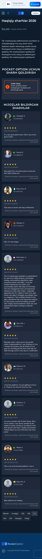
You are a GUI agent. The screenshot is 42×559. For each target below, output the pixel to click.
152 (4, 518)
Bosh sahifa (5, 29)
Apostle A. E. (21, 403)
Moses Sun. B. (21, 189)
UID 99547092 (18, 191)
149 (22, 513)
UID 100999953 (18, 260)
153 (10, 518)
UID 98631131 (18, 326)
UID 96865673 (18, 155)
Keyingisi (18, 518)
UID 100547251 (18, 405)
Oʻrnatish (35, 4)
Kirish (36, 13)
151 (34, 513)
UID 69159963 (18, 450)
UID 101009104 (18, 226)
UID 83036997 (18, 119)
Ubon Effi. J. (20, 324)
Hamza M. (19, 153)
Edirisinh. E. (20, 223)
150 (28, 513)
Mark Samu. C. (21, 257)
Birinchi (6, 513)
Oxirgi (27, 518)
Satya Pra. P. (20, 482)
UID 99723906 (18, 484)
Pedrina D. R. (21, 366)
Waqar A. (19, 448)
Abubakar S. (20, 116)
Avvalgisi (15, 513)
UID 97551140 (18, 369)
